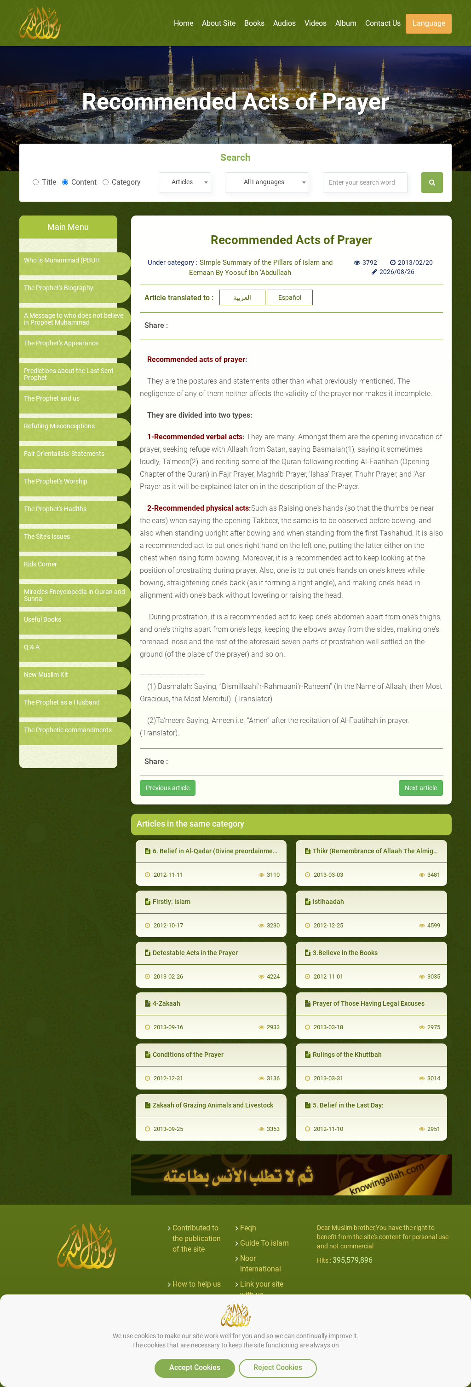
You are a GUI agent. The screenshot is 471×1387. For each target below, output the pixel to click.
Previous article (168, 788)
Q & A (32, 647)
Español (289, 297)
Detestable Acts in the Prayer (195, 952)
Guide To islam (264, 1243)
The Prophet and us (52, 398)
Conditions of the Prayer (188, 1054)
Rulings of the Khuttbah (347, 1054)
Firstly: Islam (171, 901)
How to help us (196, 1284)
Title (49, 182)
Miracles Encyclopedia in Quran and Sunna (74, 595)
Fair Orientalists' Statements (64, 453)
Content (84, 182)
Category (126, 182)
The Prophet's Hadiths (55, 509)
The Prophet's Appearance (61, 343)
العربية (242, 297)
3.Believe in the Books (345, 952)
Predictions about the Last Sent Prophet (69, 374)
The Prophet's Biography (58, 288)
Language (429, 23)
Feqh (248, 1228)
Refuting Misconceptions (59, 426)
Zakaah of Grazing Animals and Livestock (213, 1105)
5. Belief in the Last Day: (348, 1105)
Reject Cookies (277, 1367)
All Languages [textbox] (264, 182)
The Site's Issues (47, 536)
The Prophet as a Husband (62, 702)
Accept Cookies (194, 1367)
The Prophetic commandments (68, 730)
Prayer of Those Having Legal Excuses (369, 1003)
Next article (421, 788)
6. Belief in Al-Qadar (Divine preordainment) (217, 851)
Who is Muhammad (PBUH (62, 260)
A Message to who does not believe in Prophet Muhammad (73, 319)
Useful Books (42, 619)
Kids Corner (40, 564)
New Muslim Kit (46, 674)
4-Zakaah (166, 1003)
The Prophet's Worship (55, 481)
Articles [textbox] (182, 182)
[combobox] (185, 182)
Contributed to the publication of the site (196, 1238)
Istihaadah (328, 901)
